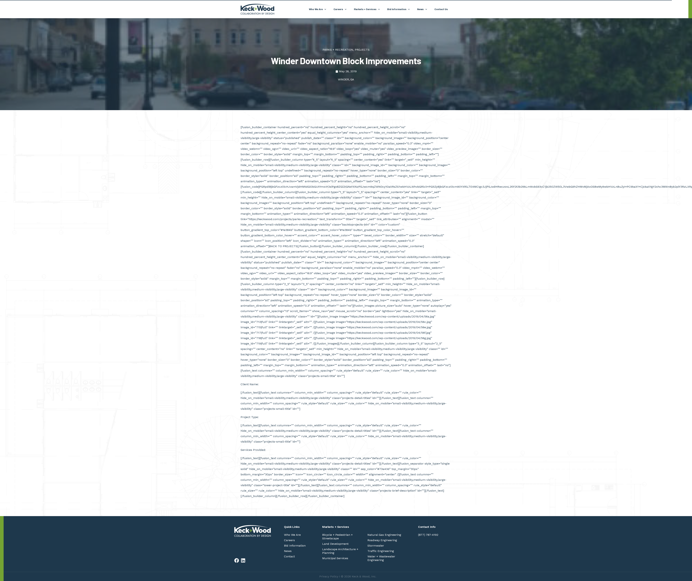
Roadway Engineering (382, 540)
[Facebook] (236, 560)
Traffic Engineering (380, 551)
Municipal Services (335, 558)
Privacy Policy (328, 576)
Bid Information (295, 545)
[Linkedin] (243, 560)
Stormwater (375, 545)
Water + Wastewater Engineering (381, 558)
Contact (289, 556)
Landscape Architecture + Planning (340, 551)
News (288, 551)
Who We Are (292, 534)
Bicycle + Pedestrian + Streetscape (337, 536)
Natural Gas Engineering (384, 534)
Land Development (335, 543)
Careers (289, 540)
